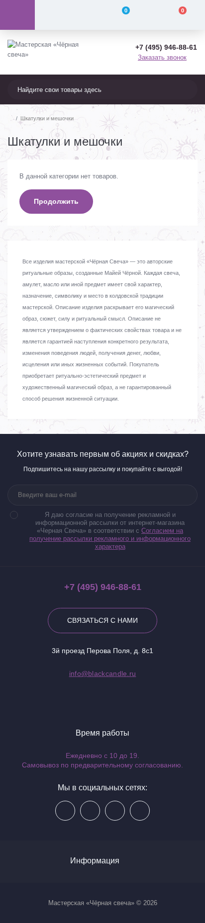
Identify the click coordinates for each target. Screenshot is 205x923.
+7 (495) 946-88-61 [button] (102, 587)
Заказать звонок (162, 57)
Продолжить (56, 201)
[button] (166, 47)
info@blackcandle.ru (102, 673)
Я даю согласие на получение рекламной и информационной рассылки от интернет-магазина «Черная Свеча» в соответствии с (110, 530)
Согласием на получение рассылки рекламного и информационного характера (110, 538)
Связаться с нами (102, 620)
